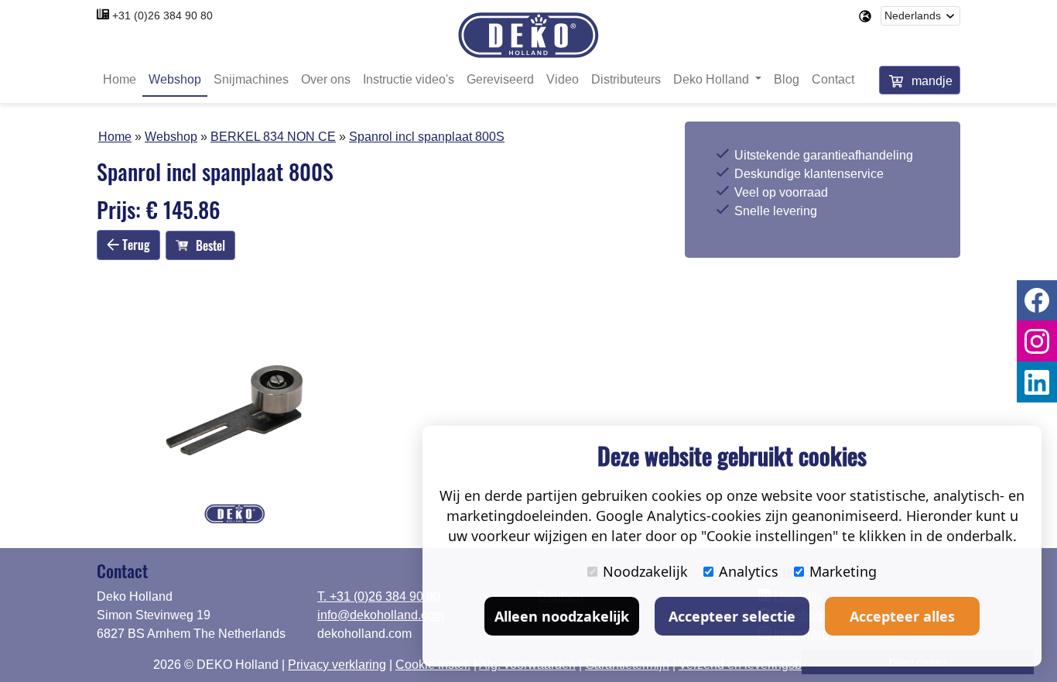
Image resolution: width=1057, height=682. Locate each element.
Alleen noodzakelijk (561, 616)
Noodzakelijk (645, 571)
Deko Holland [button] (712, 79)
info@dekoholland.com (380, 615)
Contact (833, 79)
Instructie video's (408, 79)
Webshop (175, 79)
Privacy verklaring (337, 664)
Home (119, 79)
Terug (134, 244)
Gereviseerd (500, 79)
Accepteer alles (902, 616)
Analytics (748, 571)
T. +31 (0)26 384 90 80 (378, 596)
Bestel (210, 245)
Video (562, 79)
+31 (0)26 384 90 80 (162, 15)
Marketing (843, 571)
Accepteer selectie (732, 616)
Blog (786, 79)
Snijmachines (251, 79)
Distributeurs (626, 79)
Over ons (326, 79)
